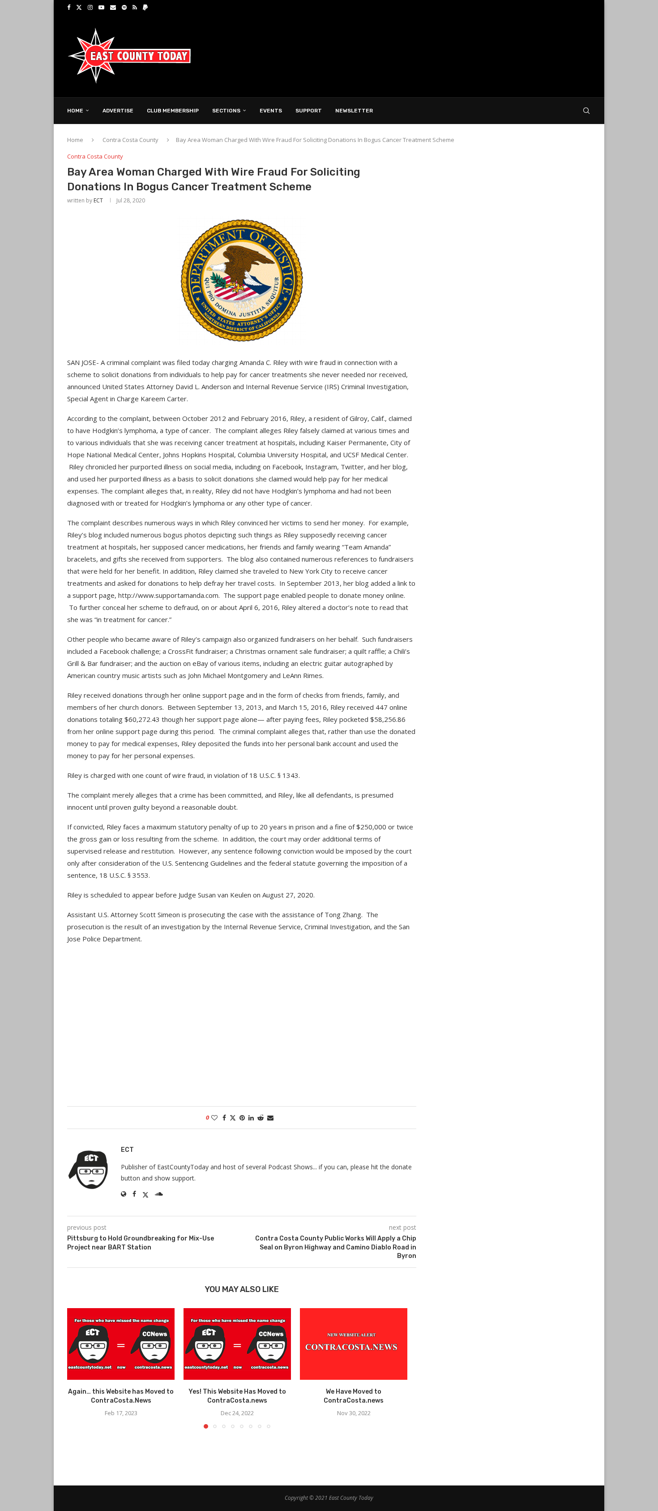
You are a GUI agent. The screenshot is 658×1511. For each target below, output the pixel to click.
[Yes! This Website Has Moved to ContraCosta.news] (237, 1344)
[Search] (586, 111)
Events (271, 110)
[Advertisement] (428, 55)
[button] (79, 1368)
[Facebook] (68, 7)
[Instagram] (90, 7)
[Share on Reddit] (260, 1117)
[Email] (113, 7)
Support (308, 110)
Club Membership (173, 110)
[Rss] (134, 7)
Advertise (118, 110)
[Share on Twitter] (233, 1117)
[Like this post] (214, 1117)
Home (75, 110)
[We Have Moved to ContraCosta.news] (353, 1344)
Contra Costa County (130, 140)
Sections (226, 110)
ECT (98, 200)
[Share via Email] (270, 1117)
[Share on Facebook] (224, 1117)
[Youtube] (101, 7)
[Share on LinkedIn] (251, 1117)
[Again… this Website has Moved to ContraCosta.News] (121, 1344)
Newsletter (354, 110)
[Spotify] (124, 7)
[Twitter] (79, 7)
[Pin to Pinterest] (242, 1117)
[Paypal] (145, 7)
